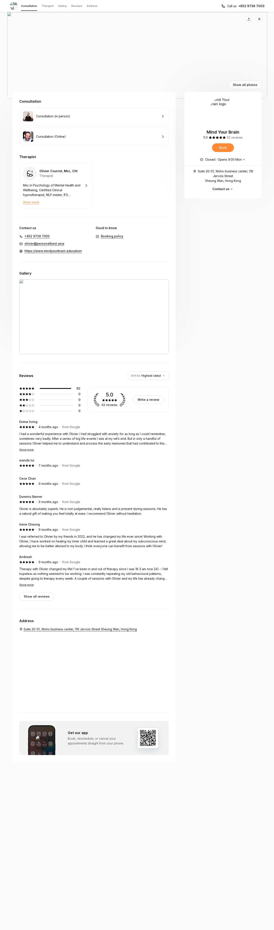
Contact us (220, 189)
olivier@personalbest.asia (44, 243)
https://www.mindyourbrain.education (53, 251)
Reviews (76, 6)
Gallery (62, 6)
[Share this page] (248, 19)
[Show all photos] (137, 55)
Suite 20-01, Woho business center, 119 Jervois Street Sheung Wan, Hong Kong (225, 176)
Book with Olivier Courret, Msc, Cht (55, 185)
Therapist (47, 6)
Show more (26, 449)
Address (92, 6)
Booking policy (112, 236)
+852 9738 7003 (251, 6)
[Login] (259, 19)
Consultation (29, 6)
